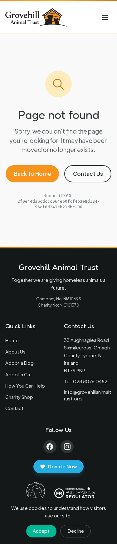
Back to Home (32, 173)
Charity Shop (19, 397)
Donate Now (62, 466)
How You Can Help (25, 386)
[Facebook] (50, 447)
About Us (15, 351)
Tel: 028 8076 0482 (85, 381)
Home (12, 340)
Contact (14, 408)
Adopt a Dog (19, 363)
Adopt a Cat (18, 374)
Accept (41, 531)
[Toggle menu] (105, 17)
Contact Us (88, 173)
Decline (75, 531)
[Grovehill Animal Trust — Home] (36, 17)
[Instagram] (67, 447)
